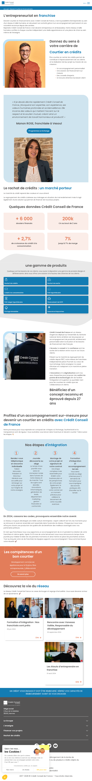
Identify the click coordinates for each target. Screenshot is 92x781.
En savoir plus (23, 574)
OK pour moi (41, 770)
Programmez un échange (39, 131)
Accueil (6, 9)
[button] (4, 777)
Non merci (10, 770)
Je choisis (25, 770)
